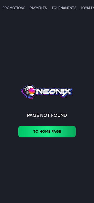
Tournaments (64, 8)
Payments (38, 8)
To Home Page (47, 131)
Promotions (14, 8)
